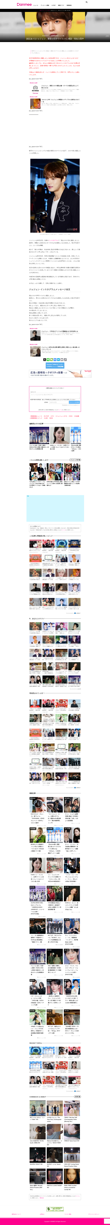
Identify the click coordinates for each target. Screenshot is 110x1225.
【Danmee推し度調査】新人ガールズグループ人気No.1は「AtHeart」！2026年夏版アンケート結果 (54, 849)
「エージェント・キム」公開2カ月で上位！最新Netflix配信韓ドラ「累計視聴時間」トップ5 (54, 818)
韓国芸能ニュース (36, 416)
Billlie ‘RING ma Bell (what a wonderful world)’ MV (70, 1187)
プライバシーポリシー (93, 1214)
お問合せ (42, 1214)
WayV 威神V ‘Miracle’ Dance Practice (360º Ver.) (36, 1187)
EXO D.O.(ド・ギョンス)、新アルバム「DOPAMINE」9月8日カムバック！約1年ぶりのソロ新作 (37, 818)
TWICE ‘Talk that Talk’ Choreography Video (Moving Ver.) (70, 1119)
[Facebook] (55, 359)
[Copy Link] (65, 359)
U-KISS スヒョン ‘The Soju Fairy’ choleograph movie (54, 1119)
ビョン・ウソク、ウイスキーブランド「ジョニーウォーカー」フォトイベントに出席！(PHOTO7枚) (71, 970)
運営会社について (16, 1214)
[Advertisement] (55, 131)
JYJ (52, 416)
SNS (71, 416)
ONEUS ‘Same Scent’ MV (71, 1141)
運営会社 (42, 1198)
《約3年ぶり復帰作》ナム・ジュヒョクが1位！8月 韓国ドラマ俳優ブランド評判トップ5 (54, 1000)
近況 (51, 418)
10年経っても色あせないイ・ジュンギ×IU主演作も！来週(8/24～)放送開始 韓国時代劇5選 (37, 1031)
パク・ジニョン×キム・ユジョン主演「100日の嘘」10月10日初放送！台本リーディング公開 (37, 1000)
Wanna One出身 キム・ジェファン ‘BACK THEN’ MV (54, 1143)
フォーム (60, 409)
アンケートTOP (75, 460)
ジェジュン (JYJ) (61, 416)
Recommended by (70, 613)
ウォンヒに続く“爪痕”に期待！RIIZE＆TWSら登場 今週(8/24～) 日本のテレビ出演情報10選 (37, 970)
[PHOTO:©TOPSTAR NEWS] (55, 835)
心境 (46, 418)
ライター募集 (68, 1214)
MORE (77, 1096)
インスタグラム (53, 240)
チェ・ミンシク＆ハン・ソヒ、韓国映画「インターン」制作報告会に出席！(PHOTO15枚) (71, 940)
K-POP (107, 35)
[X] (44, 359)
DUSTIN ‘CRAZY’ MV (36, 1164)
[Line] (48, 359)
